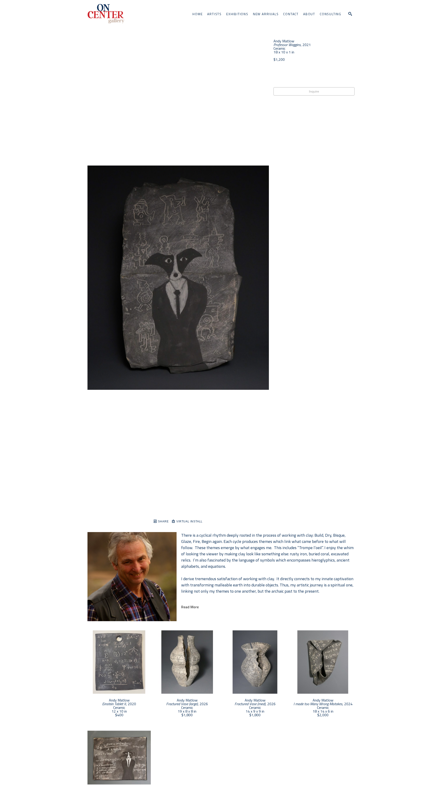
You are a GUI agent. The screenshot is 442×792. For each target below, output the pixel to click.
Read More (190, 607)
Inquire (314, 91)
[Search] (350, 14)
